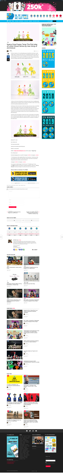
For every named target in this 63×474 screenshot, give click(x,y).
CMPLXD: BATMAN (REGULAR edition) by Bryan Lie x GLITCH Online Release (31, 403)
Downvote (31, 220)
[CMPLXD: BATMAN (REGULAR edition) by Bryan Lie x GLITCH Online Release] (31, 397)
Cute (41, 17)
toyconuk (21, 456)
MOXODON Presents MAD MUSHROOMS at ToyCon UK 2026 (31, 362)
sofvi (27, 453)
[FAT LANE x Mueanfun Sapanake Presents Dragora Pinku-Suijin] (31, 293)
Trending (60, 17)
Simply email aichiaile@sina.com (19, 150)
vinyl (26, 457)
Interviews (21, 21)
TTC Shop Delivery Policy (10, 462)
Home (10, 21)
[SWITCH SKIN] (48, 21)
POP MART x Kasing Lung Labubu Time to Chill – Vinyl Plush (30, 386)
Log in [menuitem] (2, 0)
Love (31, 17)
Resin (27, 282)
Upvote (14, 220)
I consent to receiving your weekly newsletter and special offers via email (50, 463)
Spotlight (26, 21)
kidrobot (25, 447)
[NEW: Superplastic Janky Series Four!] (14, 260)
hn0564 (29, 155)
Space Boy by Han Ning (29, 283)
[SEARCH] (49, 21)
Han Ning (13, 185)
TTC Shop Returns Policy (10, 463)
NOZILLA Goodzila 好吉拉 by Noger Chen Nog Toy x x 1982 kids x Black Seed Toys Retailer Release (31, 421)
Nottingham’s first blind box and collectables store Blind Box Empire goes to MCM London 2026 (31, 332)
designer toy (21, 440)
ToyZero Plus (25, 456)
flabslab (21, 443)
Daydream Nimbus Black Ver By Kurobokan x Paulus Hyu (14, 284)
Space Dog (23, 185)
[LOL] (27, 273)
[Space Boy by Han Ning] (31, 277)
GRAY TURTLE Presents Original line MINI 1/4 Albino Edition (31, 341)
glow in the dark (22, 444)
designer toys (26, 440)
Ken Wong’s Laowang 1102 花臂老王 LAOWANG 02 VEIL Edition (14, 403)
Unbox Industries (22, 457)
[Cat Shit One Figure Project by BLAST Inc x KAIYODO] (14, 415)
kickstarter (21, 447)
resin (21, 452)
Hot (57, 17)
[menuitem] (1, 0)
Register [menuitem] (5, 0)
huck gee (27, 444)
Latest (50, 17)
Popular (53, 17)
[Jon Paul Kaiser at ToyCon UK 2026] (14, 354)
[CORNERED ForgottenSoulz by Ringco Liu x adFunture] (31, 260)
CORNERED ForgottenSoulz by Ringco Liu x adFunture (31, 268)
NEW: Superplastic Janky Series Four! (14, 268)
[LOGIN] (51, 21)
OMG (37, 17)
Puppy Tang (18, 185)
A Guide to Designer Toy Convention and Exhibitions (13, 385)
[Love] (25, 273)
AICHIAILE (9, 185)
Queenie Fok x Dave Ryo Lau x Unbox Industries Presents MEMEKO (14, 300)
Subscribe (48, 466)
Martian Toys (22, 448)
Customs (16, 21)
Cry (47, 17)
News (13, 21)
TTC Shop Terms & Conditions (11, 461)
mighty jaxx (26, 448)
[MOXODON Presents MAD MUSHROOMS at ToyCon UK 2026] (14, 365)
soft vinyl (21, 453)
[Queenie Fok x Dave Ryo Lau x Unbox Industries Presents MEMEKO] (14, 293)
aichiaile (37, 155)
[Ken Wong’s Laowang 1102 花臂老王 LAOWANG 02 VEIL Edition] (14, 397)
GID (24, 443)
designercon (25, 439)
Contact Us (12, 11)
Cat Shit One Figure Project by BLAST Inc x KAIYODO (14, 420)
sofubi (25, 453)
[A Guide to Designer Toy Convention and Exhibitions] (14, 379)
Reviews (30, 21)
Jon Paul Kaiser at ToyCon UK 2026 (30, 351)
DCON (21, 439)
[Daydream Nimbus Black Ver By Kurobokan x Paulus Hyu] (14, 277)
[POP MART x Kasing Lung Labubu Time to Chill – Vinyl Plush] (31, 379)
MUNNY (21, 449)
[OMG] (27, 394)
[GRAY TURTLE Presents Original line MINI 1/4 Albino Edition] (14, 344)
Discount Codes (9, 11)
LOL (34, 17)
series (27, 452)
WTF (44, 17)
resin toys (24, 452)
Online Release (25, 449)
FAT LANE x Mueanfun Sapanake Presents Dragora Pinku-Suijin (31, 300)
